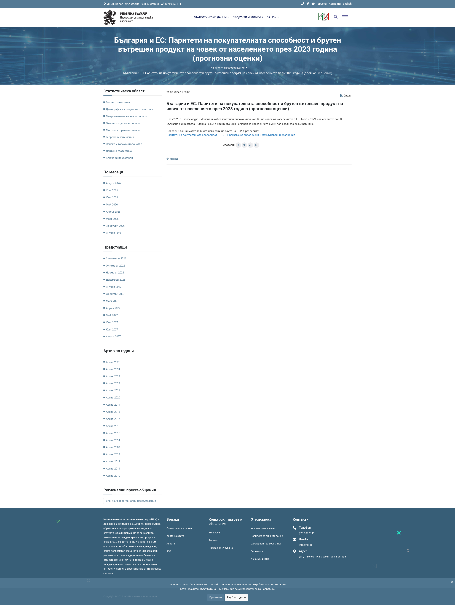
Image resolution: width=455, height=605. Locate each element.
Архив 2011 (113, 468)
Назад (173, 158)
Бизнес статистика (118, 102)
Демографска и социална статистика (129, 109)
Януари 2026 (113, 232)
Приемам (215, 597)
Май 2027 (112, 315)
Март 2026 (112, 218)
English (347, 3)
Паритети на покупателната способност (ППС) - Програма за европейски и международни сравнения (231, 135)
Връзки (322, 3)
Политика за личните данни (267, 535)
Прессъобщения (234, 67)
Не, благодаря (236, 597)
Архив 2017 (113, 419)
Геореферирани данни (120, 137)
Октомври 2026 (115, 265)
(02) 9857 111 (172, 4)
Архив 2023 (113, 376)
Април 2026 (113, 211)
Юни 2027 (112, 322)
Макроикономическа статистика (126, 116)
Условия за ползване (263, 528)
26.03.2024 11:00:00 (178, 92)
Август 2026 (113, 183)
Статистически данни (179, 528)
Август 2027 (113, 336)
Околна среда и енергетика (123, 123)
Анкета (171, 543)
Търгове (213, 540)
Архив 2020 (113, 397)
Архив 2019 (113, 404)
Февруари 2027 (115, 294)
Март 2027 (112, 301)
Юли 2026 (112, 190)
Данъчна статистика (119, 151)
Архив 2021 (113, 390)
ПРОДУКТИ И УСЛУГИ (247, 17)
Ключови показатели (119, 158)
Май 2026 (112, 204)
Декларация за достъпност (267, 543)
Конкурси (214, 532)
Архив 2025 (113, 362)
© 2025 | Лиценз (260, 558)
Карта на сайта (175, 535)
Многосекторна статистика (123, 130)
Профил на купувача (221, 547)
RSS (169, 551)
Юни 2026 (112, 197)
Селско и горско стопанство (124, 144)
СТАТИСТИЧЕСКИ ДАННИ (210, 17)
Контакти (335, 3)
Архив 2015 (113, 433)
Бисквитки (257, 551)
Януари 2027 (113, 286)
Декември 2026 (115, 279)
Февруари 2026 (115, 225)
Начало (215, 67)
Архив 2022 (113, 383)
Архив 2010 (113, 475)
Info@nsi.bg (305, 544)
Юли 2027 (112, 329)
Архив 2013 (113, 454)
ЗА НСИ (272, 17)
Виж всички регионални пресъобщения (131, 500)
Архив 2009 (113, 447)
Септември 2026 (116, 258)
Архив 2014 (113, 440)
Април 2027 (113, 308)
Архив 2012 (113, 461)
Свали (348, 95)
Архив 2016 (113, 426)
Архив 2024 (113, 369)
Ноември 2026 (115, 272)
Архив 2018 (113, 411)
